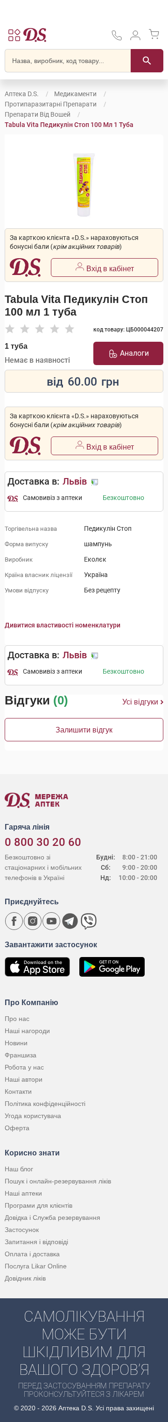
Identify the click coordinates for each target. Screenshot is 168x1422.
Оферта (17, 1128)
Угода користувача (33, 1115)
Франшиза (20, 1055)
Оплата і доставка (32, 1254)
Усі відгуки (140, 702)
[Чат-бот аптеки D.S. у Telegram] (70, 921)
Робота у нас (24, 1067)
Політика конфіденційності (45, 1103)
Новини (16, 1043)
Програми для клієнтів (38, 1205)
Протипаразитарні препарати (51, 104)
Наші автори (23, 1079)
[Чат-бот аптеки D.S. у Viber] (88, 921)
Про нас (17, 1018)
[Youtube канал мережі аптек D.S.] (51, 921)
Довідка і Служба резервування (52, 1217)
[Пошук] (147, 60)
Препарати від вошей (37, 114)
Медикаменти (75, 94)
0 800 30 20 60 (43, 842)
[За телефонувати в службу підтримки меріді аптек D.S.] (116, 38)
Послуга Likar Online (36, 1266)
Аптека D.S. (22, 94)
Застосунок (22, 1229)
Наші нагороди (27, 1031)
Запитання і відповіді (36, 1242)
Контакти (18, 1091)
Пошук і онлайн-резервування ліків (58, 1181)
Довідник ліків (25, 1278)
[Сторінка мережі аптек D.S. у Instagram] (32, 921)
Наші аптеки (23, 1193)
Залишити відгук (84, 730)
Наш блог (19, 1169)
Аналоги (134, 353)
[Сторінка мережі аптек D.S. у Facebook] (14, 921)
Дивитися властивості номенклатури (62, 625)
